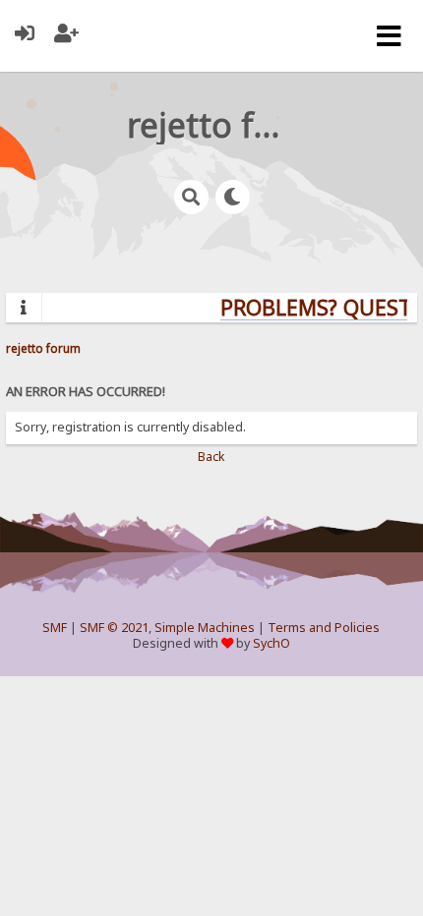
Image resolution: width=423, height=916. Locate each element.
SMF (54, 627)
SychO (271, 643)
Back (211, 456)
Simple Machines (204, 627)
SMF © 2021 (114, 627)
